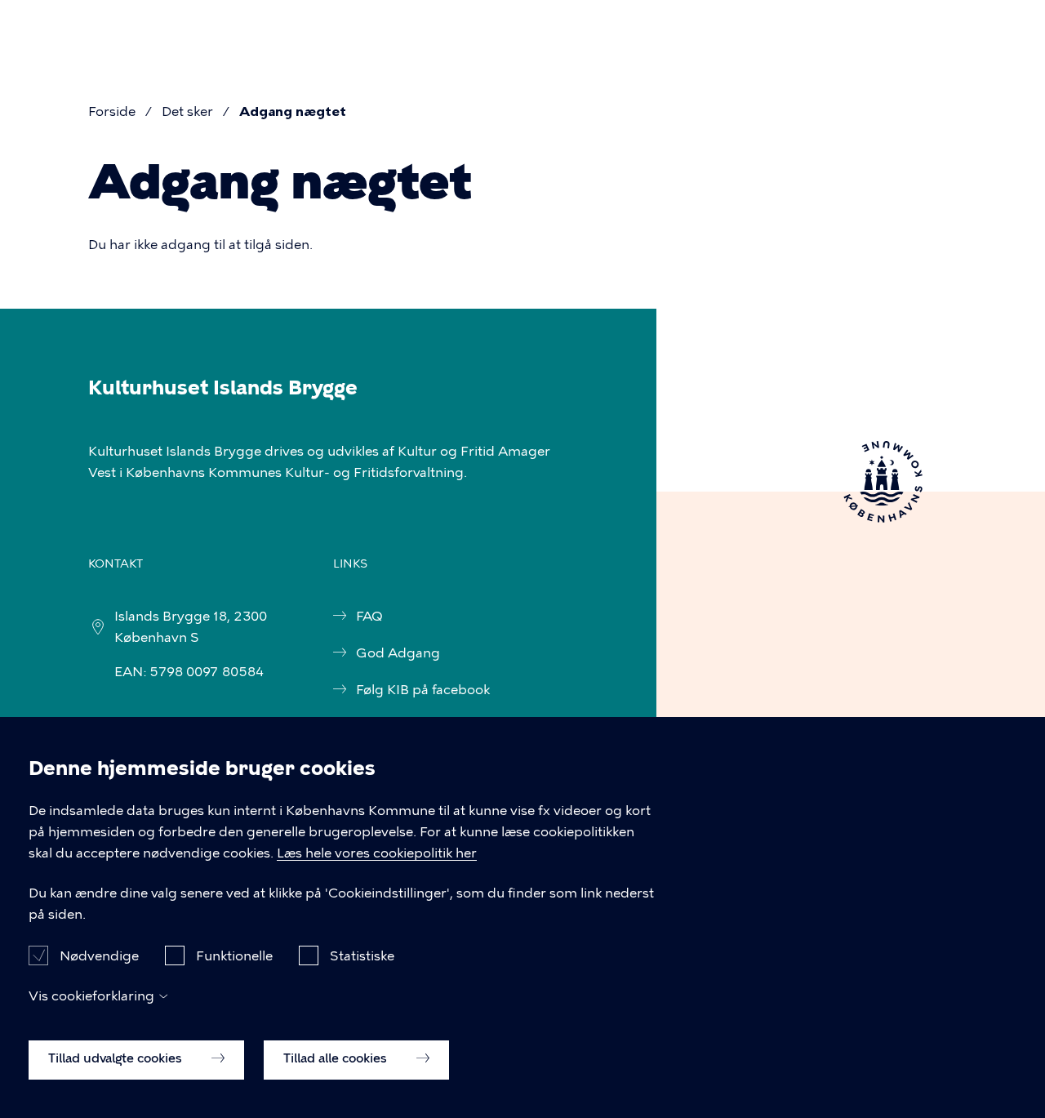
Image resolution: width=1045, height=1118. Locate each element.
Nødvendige (99, 955)
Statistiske (362, 955)
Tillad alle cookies (336, 1058)
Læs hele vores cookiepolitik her (377, 853)
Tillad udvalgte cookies (116, 1058)
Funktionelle (234, 955)
